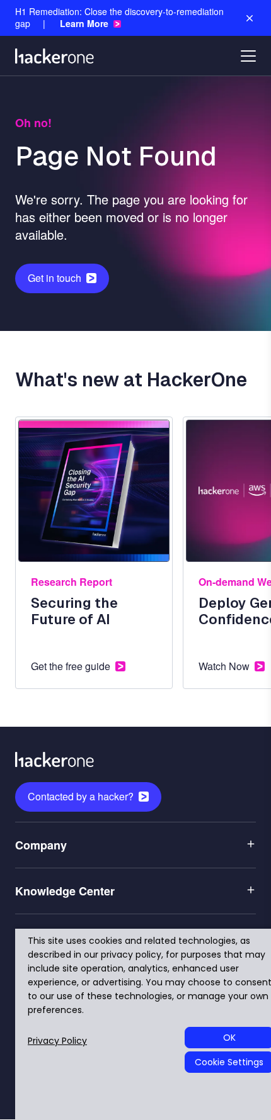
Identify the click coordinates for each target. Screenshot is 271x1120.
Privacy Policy (57, 1041)
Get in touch (54, 278)
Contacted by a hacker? (81, 796)
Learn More (84, 24)
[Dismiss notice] (249, 18)
